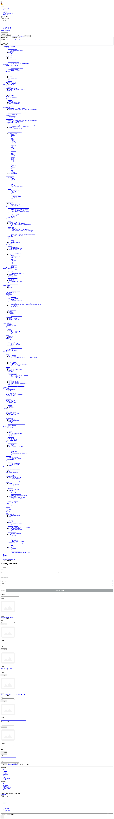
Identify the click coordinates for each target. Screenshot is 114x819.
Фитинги (10, 52)
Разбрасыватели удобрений (12, 267)
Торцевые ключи (12, 393)
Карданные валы (12, 295)
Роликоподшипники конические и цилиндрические (22, 303)
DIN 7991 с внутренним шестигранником (17, 383)
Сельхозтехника (6, 783)
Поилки (7, 335)
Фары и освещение (15, 70)
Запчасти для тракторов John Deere (19, 495)
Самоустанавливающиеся (14, 429)
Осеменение (14, 332)
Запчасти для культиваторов (14, 113)
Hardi (9, 221)
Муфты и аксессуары (16, 479)
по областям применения (16, 316)
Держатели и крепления (16, 128)
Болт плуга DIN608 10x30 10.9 (7, 668)
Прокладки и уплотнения (14, 469)
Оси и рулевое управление (12, 472)
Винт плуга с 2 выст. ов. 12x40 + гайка (9, 745)
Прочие (10, 92)
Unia (12, 171)
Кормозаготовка (9, 119)
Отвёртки (10, 392)
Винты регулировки (15, 256)
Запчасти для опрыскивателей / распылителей (18, 208)
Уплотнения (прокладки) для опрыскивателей (21, 231)
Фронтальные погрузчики (14, 174)
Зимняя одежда (11, 342)
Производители (6, 778)
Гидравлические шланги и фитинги (16, 89)
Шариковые (11, 95)
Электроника (9, 60)
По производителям (12, 133)
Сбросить (3, 590)
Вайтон (12, 444)
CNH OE (13, 491)
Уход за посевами (10, 206)
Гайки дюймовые (12, 362)
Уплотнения (14, 215)
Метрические (14, 439)
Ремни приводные (15, 306)
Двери (9, 471)
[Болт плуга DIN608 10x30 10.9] (8, 665)
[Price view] (3, 598)
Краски (7, 396)
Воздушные (11, 311)
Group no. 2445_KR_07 (16, 478)
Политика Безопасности (13, 764)
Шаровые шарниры (15, 551)
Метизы (13, 179)
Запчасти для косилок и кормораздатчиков (15, 108)
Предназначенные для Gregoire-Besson (19, 481)
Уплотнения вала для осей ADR (15, 446)
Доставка (5, 11)
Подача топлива (12, 402)
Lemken (13, 157)
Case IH (13, 140)
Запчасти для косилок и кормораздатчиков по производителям (22, 109)
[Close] (1, 1)
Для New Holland (12, 496)
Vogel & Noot (14, 265)
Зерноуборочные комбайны (12, 65)
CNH (7, 513)
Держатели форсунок (16, 214)
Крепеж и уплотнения (13, 298)
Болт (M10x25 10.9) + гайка (7, 617)
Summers (13, 168)
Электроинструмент (10, 395)
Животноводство (7, 787)
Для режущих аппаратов (16, 272)
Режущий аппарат (12, 173)
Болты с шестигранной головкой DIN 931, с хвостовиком (24, 357)
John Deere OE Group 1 (16, 494)
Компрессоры (14, 289)
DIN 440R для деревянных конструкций (17, 371)
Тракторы (5, 555)
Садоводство (6, 786)
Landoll (12, 158)
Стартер (10, 405)
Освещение (8, 293)
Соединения (8, 411)
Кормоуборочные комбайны (12, 284)
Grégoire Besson (14, 142)
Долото (12, 192)
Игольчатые (11, 437)
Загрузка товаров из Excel (9, 13)
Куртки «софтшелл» (15, 344)
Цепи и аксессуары (12, 307)
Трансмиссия (11, 280)
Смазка (10, 403)
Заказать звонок (4, 31)
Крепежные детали (12, 49)
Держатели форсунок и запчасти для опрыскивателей (23, 234)
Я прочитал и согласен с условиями (15, 764)
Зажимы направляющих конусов (15, 504)
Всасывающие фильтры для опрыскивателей (21, 224)
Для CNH (10, 490)
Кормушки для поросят (16, 331)
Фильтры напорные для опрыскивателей (20, 225)
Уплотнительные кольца (16, 300)
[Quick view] (1, 616)
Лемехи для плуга (15, 195)
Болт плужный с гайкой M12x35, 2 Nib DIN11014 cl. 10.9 (13, 720)
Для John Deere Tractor (13, 492)
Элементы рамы (14, 200)
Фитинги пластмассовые (16, 53)
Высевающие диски (10, 217)
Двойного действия (12, 414)
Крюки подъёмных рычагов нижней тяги (20, 552)
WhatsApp (7, 811)
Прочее (7, 482)
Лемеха (12, 193)
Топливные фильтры (10, 400)
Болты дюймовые (12, 356)
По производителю (15, 524)
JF (11, 149)
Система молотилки (12, 278)
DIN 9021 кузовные (12, 373)
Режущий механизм (12, 276)
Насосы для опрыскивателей (17, 210)
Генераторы (8, 399)
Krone (12, 152)
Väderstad (13, 172)
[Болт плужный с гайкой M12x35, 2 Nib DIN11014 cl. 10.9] (8, 716)
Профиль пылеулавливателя (17, 505)
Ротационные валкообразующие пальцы (20, 126)
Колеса (12, 240)
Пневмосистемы (12, 532)
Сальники (10, 101)
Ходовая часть (9, 317)
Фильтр (7, 409)
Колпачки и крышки (13, 415)
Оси (12, 545)
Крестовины (14, 451)
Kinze (12, 154)
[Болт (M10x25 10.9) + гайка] (8, 613)
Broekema (13, 136)
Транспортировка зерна (13, 282)
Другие (12, 475)
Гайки (9, 58)
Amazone (13, 135)
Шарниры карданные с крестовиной (19, 453)
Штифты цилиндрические (17, 50)
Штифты (10, 81)
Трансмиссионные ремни (16, 281)
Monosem (13, 162)
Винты (10, 57)
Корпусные (11, 91)
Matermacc (13, 160)
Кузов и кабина (11, 274)
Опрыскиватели (12, 212)
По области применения (16, 523)
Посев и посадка (9, 202)
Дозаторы (10, 336)
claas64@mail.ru (4, 794)
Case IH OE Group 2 (15, 484)
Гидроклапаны (9, 416)
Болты (9, 75)
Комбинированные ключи (14, 390)
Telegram (7, 808)
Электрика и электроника (17, 68)
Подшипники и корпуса (13, 301)
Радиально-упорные (12, 440)
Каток (12, 184)
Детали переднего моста (13, 319)
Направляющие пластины (17, 186)
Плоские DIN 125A (12, 370)
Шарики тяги (14, 549)
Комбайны (8, 115)
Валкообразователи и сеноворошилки (16, 123)
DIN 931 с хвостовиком (13, 381)
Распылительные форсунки (14, 517)
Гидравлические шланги (13, 420)
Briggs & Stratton (9, 401)
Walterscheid (13, 297)
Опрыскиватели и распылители (13, 218)
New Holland (14, 165)
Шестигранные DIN (15, 365)
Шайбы (7, 368)
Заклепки (8, 352)
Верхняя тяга (14, 548)
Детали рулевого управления (17, 530)
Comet (12, 139)
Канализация (11, 349)
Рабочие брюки (11, 340)
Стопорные (11, 445)
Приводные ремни (10, 459)
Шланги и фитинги (12, 228)
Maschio (13, 161)
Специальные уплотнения (14, 102)
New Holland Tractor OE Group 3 (18, 500)
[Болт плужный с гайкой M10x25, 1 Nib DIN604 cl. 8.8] (8, 690)
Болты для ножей (12, 355)
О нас (4, 769)
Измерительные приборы (11, 325)
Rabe (12, 166)
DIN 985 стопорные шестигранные (19, 364)
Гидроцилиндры (9, 418)
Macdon (13, 159)
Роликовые (10, 94)
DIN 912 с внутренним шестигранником (17, 384)
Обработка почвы (10, 176)
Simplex (10, 462)
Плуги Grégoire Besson (16, 196)
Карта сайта (6, 777)
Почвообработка (9, 244)
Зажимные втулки (12, 434)
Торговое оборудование (11, 350)
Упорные (10, 431)
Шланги (10, 243)
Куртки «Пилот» (15, 343)
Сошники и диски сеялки (14, 242)
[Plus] (14, 622)
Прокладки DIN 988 (15, 377)
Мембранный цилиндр (16, 533)
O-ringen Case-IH (15, 486)
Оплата (4, 9)
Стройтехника (6, 788)
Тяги (12, 198)
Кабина (7, 286)
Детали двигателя (12, 66)
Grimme (13, 144)
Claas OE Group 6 (15, 489)
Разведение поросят (15, 333)
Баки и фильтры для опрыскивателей (16, 223)
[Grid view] (1, 598)
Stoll (12, 170)
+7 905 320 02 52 (7, 27)
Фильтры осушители (15, 291)
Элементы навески (15, 180)
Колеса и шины (11, 238)
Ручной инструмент (10, 389)
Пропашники (14, 251)
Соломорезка (11, 279)
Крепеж (7, 56)
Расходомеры (11, 227)
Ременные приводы (12, 305)
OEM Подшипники (12, 435)
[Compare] (3, 616)
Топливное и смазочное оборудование (14, 394)
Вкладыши (10, 432)
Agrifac (12, 134)
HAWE (12, 146)
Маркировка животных (11, 326)
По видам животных (10, 327)
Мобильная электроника (13, 62)
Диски (12, 129)
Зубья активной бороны (16, 248)
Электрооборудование (13, 69)
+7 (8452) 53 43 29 (7, 28)
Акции (4, 779)
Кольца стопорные (12, 78)
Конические (11, 438)
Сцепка (7, 503)
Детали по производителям (17, 110)
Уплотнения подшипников (14, 103)
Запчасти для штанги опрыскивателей (19, 209)
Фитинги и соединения (13, 457)
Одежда (7, 338)
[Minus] (1, 622)
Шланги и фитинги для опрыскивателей (20, 211)
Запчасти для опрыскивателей (15, 219)
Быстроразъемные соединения (12, 413)
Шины (12, 241)
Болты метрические (12, 358)
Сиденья (10, 287)
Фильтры (8, 104)
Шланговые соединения (16, 458)
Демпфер (13, 521)
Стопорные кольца (12, 374)
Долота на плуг (14, 191)
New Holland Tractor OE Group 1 (18, 497)
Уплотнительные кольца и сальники (14, 98)
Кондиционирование (13, 288)
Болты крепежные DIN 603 (17, 359)
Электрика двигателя (13, 526)
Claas (12, 138)
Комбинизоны (11, 339)
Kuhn (12, 153)
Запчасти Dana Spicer (13, 501)
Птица (9, 329)
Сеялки (10, 203)
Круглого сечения (12, 443)
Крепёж (7, 47)
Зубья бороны (11, 237)
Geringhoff (13, 145)
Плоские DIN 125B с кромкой (15, 369)
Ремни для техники (12, 97)
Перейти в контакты (5, 30)
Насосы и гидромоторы (11, 412)
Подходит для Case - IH (13, 116)
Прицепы (8, 518)
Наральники (14, 114)
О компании (6, 8)
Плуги (9, 189)
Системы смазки (9, 427)
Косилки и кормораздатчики (12, 122)
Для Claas (10, 488)
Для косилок (11, 127)
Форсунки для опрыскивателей (18, 235)
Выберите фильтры (60, 590)
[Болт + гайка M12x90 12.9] (8, 639)
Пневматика (8, 456)
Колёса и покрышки (12, 318)
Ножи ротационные (15, 130)
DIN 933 (10, 380)
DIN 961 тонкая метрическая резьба (16, 386)
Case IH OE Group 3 (15, 485)
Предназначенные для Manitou (18, 541)
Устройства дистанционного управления (20, 63)
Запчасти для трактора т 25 (14, 477)
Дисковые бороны (15, 247)
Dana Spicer (13, 502)
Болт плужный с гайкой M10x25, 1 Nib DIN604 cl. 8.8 (13, 694)
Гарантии (5, 12)
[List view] (2, 598)
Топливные (11, 106)
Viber (6, 810)
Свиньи (10, 330)
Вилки (9, 87)
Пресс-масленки (12, 83)
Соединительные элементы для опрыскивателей (22, 230)
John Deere (13, 148)
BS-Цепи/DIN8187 (15, 464)
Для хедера (10, 270)
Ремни (7, 96)
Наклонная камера (12, 275)
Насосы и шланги (10, 51)
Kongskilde (13, 155)
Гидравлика (13, 183)
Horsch (12, 147)
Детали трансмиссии (10, 467)
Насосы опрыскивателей (14, 222)
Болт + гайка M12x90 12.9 (6, 642)
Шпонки (10, 79)
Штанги (10, 233)
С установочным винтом (16, 433)
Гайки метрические (12, 363)
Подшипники (9, 90)
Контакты (5, 14)
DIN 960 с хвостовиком (13, 382)
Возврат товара (6, 775)
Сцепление (10, 520)
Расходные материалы (11, 82)
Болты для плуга (15, 190)
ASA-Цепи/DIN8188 (15, 463)
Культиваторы (11, 181)
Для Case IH (11, 483)
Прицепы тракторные (11, 476)
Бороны (10, 177)
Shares (12, 255)
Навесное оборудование (11, 292)
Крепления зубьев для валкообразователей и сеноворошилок (24, 125)
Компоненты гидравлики (11, 88)
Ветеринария (9, 324)
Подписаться (16, 763)
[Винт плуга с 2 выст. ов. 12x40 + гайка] (8, 742)
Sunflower (13, 167)
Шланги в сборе (12, 425)
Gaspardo (13, 141)
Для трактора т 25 (10, 514)
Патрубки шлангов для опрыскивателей (20, 229)
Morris (12, 164)
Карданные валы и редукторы (12, 85)
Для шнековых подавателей (17, 273)
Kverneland (13, 151)
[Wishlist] (2, 616)
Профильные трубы (15, 454)
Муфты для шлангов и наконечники (16, 424)
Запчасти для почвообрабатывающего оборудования (17, 111)
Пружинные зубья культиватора (18, 253)
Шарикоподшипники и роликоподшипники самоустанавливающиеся (26, 304)
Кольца (10, 100)
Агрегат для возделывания (14, 515)
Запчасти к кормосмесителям (15, 132)
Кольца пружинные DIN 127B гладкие (19, 375)
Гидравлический (12, 310)
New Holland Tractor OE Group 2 (18, 498)
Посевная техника (10, 236)
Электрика (8, 322)
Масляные (10, 312)
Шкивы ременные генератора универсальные (21, 527)
